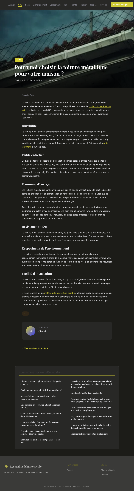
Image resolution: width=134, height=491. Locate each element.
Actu (20, 5)
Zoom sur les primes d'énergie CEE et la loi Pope (40, 441)
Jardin (74, 5)
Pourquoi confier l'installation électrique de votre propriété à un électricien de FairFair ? (91, 400)
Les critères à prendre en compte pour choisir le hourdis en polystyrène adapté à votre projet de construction (92, 384)
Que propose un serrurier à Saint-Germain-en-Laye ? (41, 406)
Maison (83, 5)
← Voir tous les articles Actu (35, 348)
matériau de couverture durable (59, 293)
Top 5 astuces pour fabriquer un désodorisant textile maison (91, 417)
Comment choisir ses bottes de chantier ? (89, 433)
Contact (104, 474)
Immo (66, 5)
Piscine (93, 5)
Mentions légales (108, 470)
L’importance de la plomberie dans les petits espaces (41, 382)
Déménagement (40, 5)
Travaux (103, 5)
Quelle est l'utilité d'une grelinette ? (87, 393)
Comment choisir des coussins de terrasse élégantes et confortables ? (40, 423)
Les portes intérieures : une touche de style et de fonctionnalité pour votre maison (91, 426)
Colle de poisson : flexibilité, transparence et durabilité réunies (41, 415)
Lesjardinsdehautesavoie (25, 466)
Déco (27, 5)
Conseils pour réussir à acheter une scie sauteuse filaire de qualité (39, 432)
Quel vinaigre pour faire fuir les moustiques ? (41, 390)
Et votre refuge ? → (122, 5)
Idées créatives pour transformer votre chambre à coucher (38, 397)
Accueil (11, 5)
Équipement (55, 5)
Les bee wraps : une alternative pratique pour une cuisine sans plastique (91, 409)
